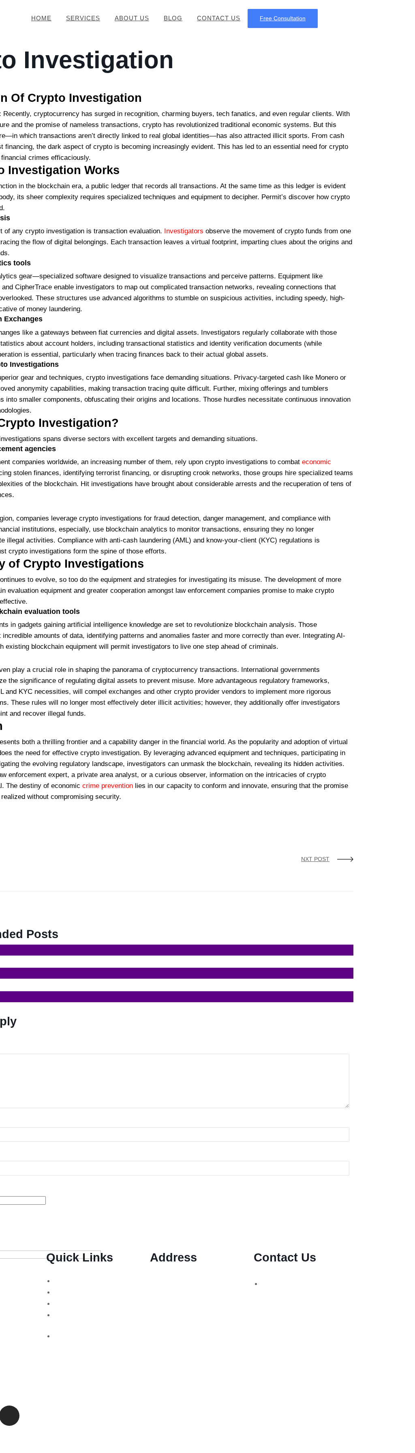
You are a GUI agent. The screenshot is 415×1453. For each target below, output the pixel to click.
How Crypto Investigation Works (172, 808)
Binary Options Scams (86, 1280)
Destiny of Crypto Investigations (72, 808)
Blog (173, 18)
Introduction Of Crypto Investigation (277, 808)
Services (83, 18)
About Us (132, 18)
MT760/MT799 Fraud (84, 1335)
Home (41, 18)
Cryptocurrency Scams (87, 1292)
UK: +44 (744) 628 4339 (295, 1283)
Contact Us (218, 18)
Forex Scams (74, 1303)
